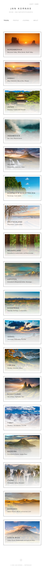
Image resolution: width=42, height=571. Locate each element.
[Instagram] (21, 563)
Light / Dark (34, 4)
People (16, 20)
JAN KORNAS (21, 8)
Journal (26, 20)
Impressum (27, 565)
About (35, 20)
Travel (6, 20)
